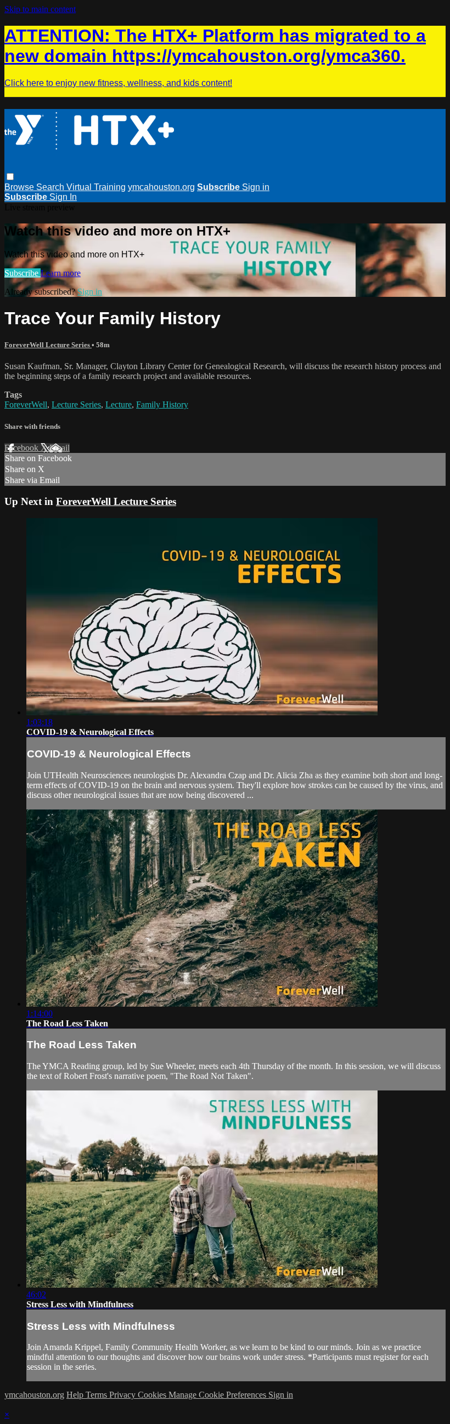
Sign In (63, 197)
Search (51, 187)
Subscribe (22, 273)
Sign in (255, 187)
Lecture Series (76, 404)
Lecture (118, 404)
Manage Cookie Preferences (218, 1394)
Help (76, 1394)
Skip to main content (40, 9)
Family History (162, 404)
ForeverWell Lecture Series (48, 345)
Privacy (123, 1394)
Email (59, 447)
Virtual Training (96, 187)
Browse (20, 187)
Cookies (153, 1394)
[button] (10, 176)
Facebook (22, 447)
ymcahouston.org (161, 187)
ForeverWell (25, 404)
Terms (97, 1394)
